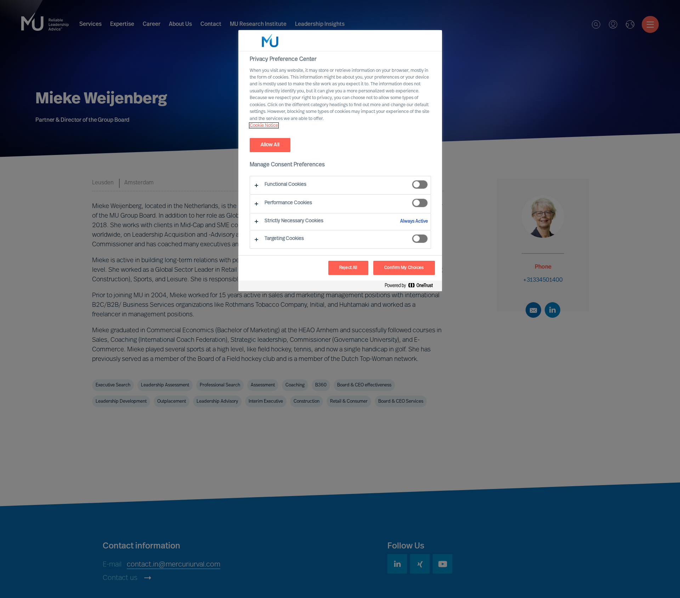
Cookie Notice (264, 125)
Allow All (270, 145)
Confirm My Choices (404, 268)
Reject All (348, 268)
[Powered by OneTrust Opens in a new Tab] (411, 286)
